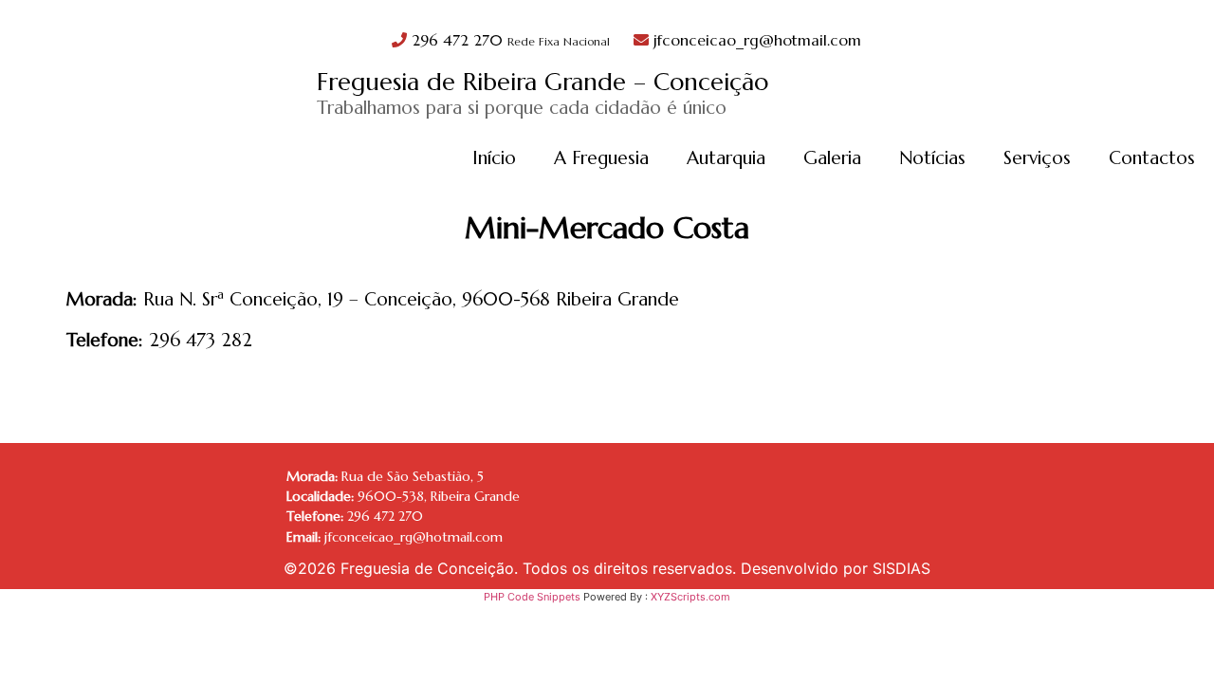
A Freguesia (601, 157)
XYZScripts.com (690, 596)
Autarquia (726, 157)
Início (494, 157)
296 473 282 (200, 339)
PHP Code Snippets (532, 596)
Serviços (1037, 157)
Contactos (1152, 157)
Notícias (932, 157)
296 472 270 (508, 39)
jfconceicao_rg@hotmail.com (755, 39)
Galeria (832, 157)
